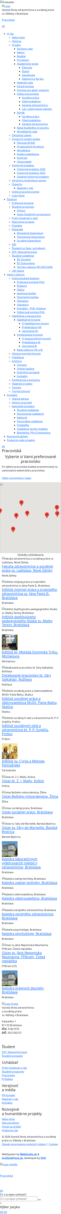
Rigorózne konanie (23, 222)
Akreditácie (23, 150)
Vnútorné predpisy (23, 165)
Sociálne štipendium (29, 240)
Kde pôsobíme (10, 1123)
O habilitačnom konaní (35, 323)
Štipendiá (17, 229)
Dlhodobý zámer (22, 135)
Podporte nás (10, 1130)
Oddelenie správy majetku (32, 429)
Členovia (27, 67)
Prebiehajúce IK (31, 342)
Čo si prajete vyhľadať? (13, 1194)
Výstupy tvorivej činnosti (26, 353)
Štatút (25, 71)
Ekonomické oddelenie (30, 414)
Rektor (21, 52)
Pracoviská (8, 20)
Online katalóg (25, 368)
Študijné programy (23, 207)
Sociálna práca (30, 97)
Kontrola (22, 158)
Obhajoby (22, 301)
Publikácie (18, 357)
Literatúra (23, 304)
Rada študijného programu (33, 128)
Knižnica (17, 361)
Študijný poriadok (12, 1056)
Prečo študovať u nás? (25, 218)
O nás (10, 33)
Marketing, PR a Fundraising (33, 432)
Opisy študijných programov (34, 214)
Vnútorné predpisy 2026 (31, 169)
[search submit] (39, 1199)
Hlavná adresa (20, 399)
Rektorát (22, 417)
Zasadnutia (28, 75)
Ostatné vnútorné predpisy (33, 176)
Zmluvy (21, 210)
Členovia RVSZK (26, 143)
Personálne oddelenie (30, 421)
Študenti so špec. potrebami (28, 248)
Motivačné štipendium (30, 233)
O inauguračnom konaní (36, 338)
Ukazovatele (24, 161)
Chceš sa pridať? (11, 1126)
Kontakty (22, 376)
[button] (27, 514)
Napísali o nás (25, 188)
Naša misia (18, 37)
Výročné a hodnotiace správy (29, 180)
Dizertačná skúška (28, 297)
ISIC (14, 244)
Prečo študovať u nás (14, 1068)
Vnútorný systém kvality (26, 139)
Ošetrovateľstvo (31, 101)
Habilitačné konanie (28, 319)
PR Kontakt (8, 1095)
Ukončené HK (30, 331)
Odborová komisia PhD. (31, 312)
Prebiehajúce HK (31, 327)
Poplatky (17, 225)
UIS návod (18, 271)
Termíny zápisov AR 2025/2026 (35, 267)
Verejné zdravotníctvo (35, 105)
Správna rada (25, 48)
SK (3, 26)
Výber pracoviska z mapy (16, 478)
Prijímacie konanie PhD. (31, 282)
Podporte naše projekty (21, 440)
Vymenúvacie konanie (30, 335)
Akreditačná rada (27, 131)
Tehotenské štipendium (31, 237)
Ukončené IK (29, 346)
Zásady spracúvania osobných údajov (24, 1144)
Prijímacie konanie (23, 203)
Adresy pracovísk (22, 402)
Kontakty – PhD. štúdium (31, 308)
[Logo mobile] (8, 1164)
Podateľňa (23, 425)
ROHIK (21, 112)
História (16, 41)
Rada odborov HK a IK (30, 350)
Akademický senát (27, 64)
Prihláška (7, 1079)
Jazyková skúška (26, 293)
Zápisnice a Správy (33, 79)
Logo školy (18, 195)
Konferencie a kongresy (26, 380)
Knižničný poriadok (28, 372)
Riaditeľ (21, 56)
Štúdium (12, 199)
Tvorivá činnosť (21, 391)
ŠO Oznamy (24, 259)
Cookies (53, 1144)
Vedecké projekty (22, 383)
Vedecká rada (25, 82)
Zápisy (20, 289)
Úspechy (17, 184)
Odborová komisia (28, 94)
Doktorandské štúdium (25, 278)
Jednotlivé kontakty (23, 406)
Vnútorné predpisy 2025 (31, 173)
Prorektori (23, 60)
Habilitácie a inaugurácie (26, 316)
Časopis (16, 387)
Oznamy (22, 365)
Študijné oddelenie (23, 256)
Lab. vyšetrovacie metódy (37, 109)
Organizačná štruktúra (30, 146)
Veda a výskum (16, 274)
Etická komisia (25, 86)
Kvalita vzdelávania (28, 154)
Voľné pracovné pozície (25, 192)
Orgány (16, 45)
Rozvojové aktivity (17, 436)
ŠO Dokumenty (26, 263)
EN (5, 1212)
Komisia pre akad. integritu (33, 90)
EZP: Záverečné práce (24, 252)
